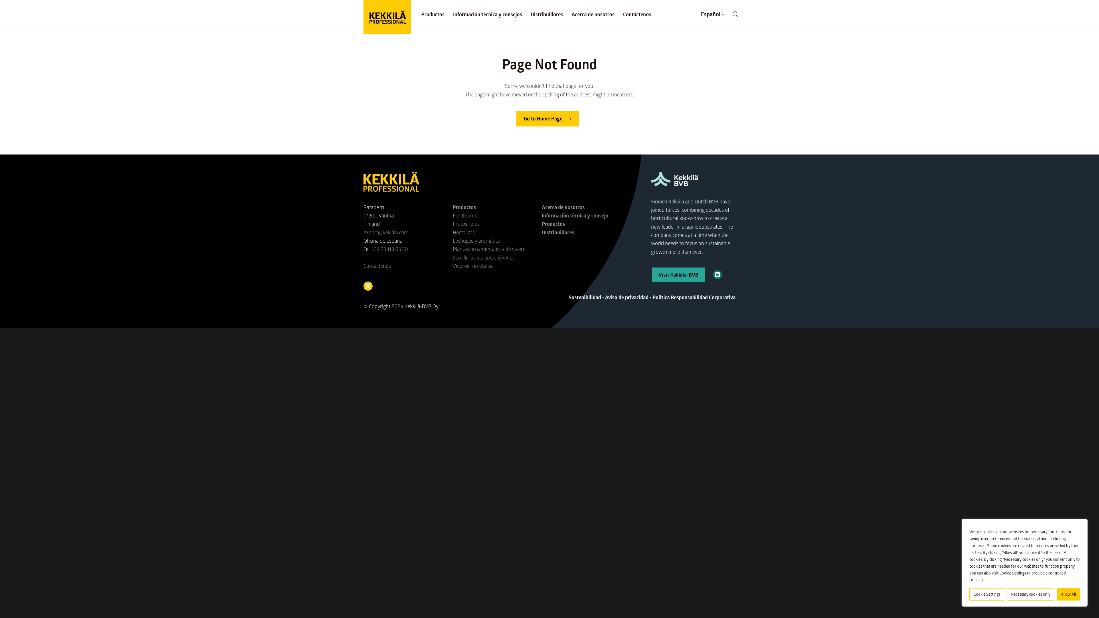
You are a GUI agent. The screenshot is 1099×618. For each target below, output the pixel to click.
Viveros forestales (472, 265)
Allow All (1068, 594)
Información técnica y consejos (487, 14)
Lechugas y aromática (476, 240)
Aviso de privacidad (627, 297)
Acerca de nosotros (593, 14)
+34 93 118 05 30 (390, 248)
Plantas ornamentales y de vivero (489, 248)
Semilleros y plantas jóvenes (484, 257)
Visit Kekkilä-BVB (678, 274)
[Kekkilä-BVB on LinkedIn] (717, 274)
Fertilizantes (466, 215)
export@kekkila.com (385, 232)
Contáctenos (637, 14)
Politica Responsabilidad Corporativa (694, 297)
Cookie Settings (987, 594)
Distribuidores (547, 14)
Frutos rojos (466, 223)
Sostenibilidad (585, 297)
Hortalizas (464, 232)
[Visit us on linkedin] (368, 286)
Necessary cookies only (1030, 594)
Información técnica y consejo (575, 215)
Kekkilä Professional (387, 17)
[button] (735, 14)
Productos (432, 14)
